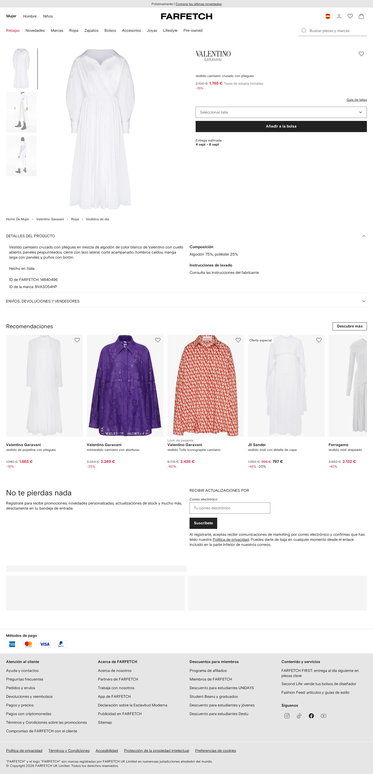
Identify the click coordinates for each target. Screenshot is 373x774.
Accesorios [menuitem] (131, 30)
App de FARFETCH (114, 696)
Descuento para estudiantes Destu (219, 714)
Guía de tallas (357, 99)
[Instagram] (287, 715)
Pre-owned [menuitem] (192, 30)
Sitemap (105, 722)
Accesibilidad (107, 750)
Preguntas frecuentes (24, 679)
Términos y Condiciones (69, 750)
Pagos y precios (19, 705)
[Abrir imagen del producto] (100, 129)
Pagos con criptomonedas (28, 714)
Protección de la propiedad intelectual (156, 750)
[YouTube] (323, 715)
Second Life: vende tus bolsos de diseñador (318, 684)
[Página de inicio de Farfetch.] (186, 16)
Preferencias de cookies (215, 750)
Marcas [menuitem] (57, 30)
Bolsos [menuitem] (110, 30)
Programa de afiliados (208, 670)
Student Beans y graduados (214, 696)
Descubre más (350, 326)
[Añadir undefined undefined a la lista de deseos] (77, 340)
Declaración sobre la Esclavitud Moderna (132, 705)
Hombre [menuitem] (30, 16)
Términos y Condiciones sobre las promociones (46, 722)
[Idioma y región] (327, 16)
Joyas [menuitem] (152, 30)
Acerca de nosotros (114, 670)
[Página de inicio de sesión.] (339, 16)
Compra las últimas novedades (199, 4)
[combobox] (281, 112)
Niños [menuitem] (48, 16)
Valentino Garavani (50, 219)
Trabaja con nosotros (116, 688)
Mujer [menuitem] (11, 16)
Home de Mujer (17, 219)
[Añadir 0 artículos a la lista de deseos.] (350, 16)
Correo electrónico (203, 499)
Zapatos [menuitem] (91, 30)
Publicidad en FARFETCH (120, 714)
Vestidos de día (97, 219)
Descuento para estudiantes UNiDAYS (222, 688)
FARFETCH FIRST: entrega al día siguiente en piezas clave (320, 673)
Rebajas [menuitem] (13, 30)
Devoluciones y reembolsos (29, 696)
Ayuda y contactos (22, 670)
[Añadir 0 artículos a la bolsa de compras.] (361, 16)
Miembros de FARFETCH (211, 679)
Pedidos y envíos (20, 688)
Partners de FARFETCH (118, 679)
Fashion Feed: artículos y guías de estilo (315, 692)
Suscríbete (203, 523)
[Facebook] (311, 715)
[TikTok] (299, 715)
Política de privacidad (231, 539)
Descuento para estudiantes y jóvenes (222, 705)
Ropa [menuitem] (73, 30)
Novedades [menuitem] (35, 30)
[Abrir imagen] (21, 68)
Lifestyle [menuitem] (170, 30)
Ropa (75, 219)
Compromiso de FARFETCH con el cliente (41, 731)
